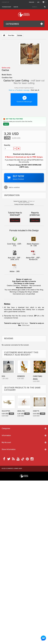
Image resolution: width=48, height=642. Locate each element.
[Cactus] (29, 53)
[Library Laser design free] (24, 476)
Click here (15, 220)
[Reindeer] (24, 366)
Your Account (6, 7)
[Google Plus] (22, 459)
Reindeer (21, 376)
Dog (3, 376)
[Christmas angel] (39, 366)
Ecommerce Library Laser (14, 468)
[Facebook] (4, 459)
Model (4, 75)
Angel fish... (21, 411)
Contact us (5, 2)
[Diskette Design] (39, 402)
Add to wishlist (14, 187)
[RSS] (13, 459)
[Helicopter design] (8, 402)
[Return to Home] (4, 35)
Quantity (7, 145)
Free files (11, 35)
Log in (6, 124)
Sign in (16, 7)
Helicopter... (6, 411)
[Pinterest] (27, 459)
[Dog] (8, 366)
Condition (5, 77)
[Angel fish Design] (24, 402)
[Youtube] (18, 459)
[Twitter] (8, 459)
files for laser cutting (24, 83)
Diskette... (36, 411)
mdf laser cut (38, 80)
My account (6, 442)
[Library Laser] (24, 14)
